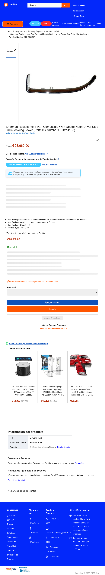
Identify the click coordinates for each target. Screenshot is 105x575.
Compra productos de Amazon (12, 554)
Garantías (79, 463)
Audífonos (75, 23)
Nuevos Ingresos (55, 23)
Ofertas (46, 23)
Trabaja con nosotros (12, 526)
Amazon (35, 23)
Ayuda (98, 23)
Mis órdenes (91, 23)
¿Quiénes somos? (11, 517)
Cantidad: (11, 287)
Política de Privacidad (11, 543)
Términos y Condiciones (12, 535)
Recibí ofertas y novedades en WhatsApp (28, 343)
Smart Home (82, 23)
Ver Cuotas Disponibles (35, 153)
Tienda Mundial (63, 447)
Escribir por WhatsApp (17, 480)
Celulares (66, 23)
